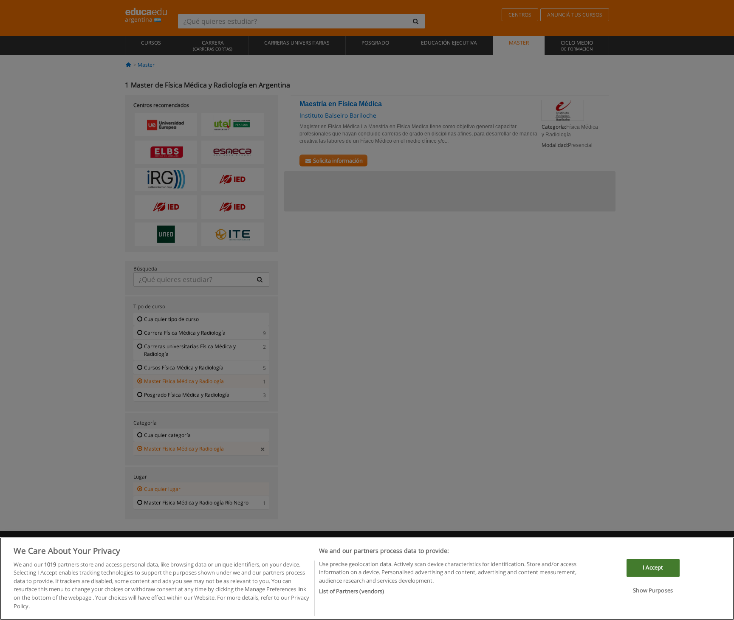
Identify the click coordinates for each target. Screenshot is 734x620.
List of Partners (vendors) (351, 591)
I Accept (653, 568)
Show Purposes (653, 590)
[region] (367, 578)
